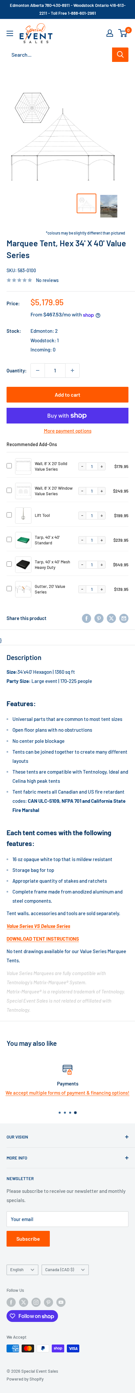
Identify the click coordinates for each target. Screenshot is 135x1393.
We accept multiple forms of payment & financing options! (67, 1093)
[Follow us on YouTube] (61, 1302)
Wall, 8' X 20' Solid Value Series (51, 466)
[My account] (109, 33)
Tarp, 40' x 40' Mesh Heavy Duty (52, 564)
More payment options (67, 431)
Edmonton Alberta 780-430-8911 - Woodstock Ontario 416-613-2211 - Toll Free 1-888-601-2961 (67, 9)
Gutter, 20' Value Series (50, 589)
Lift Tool (42, 515)
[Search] (120, 54)
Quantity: (17, 370)
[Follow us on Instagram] (36, 1302)
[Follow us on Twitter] (23, 1302)
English (17, 1269)
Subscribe (28, 1238)
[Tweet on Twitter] (111, 618)
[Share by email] (123, 618)
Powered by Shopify (25, 1379)
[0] (123, 33)
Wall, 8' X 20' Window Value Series (54, 490)
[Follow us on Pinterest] (48, 1302)
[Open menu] (10, 33)
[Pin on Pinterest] (99, 618)
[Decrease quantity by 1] (38, 370)
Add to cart (67, 394)
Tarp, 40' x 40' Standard (47, 540)
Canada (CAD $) (59, 1269)
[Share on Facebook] (86, 618)
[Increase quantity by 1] (72, 370)
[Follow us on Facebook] (11, 1302)
